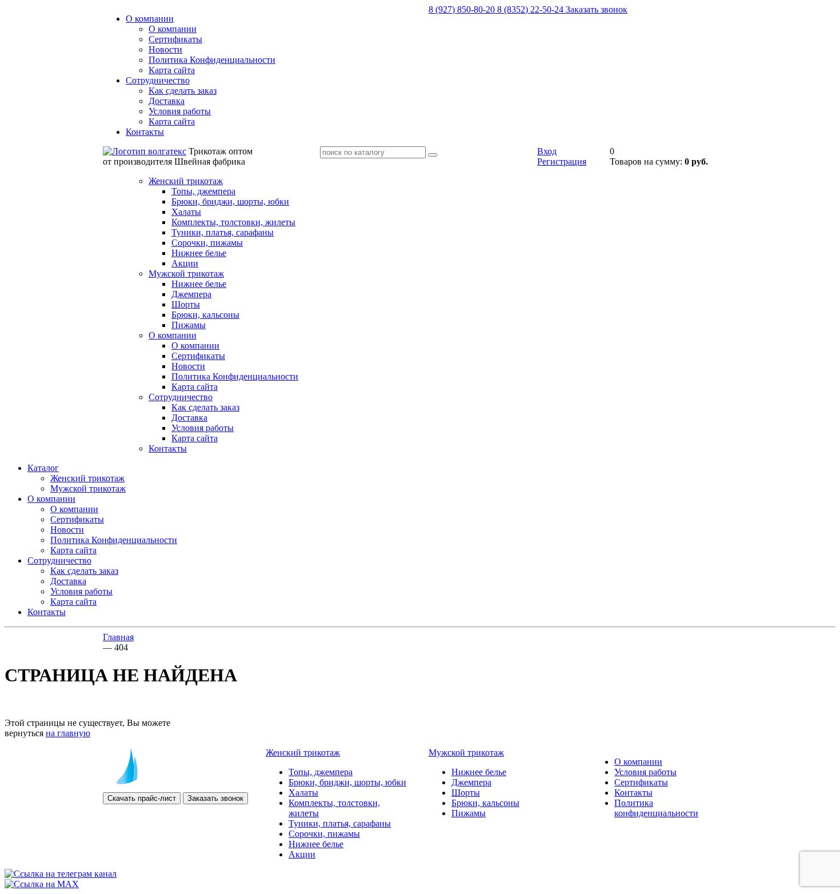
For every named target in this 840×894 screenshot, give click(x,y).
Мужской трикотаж (186, 273)
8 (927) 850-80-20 (463, 9)
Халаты (186, 212)
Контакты (145, 132)
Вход (547, 151)
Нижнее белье (198, 253)
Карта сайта (172, 70)
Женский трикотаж (186, 181)
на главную (68, 733)
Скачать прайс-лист (141, 798)
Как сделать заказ (183, 90)
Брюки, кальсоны (205, 315)
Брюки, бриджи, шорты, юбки (230, 201)
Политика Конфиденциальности (212, 60)
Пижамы (188, 325)
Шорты (185, 304)
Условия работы (180, 111)
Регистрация (561, 161)
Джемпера (191, 294)
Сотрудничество (158, 80)
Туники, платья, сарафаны (222, 232)
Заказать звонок (596, 9)
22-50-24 (531, 9)
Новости (165, 49)
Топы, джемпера (203, 191)
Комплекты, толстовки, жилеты (233, 222)
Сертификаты (175, 39)
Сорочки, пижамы (207, 243)
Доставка (167, 101)
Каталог (43, 468)
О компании (150, 18)
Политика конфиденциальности (656, 808)
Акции (184, 263)
